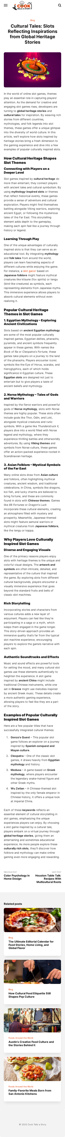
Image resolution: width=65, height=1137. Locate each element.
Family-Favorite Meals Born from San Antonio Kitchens (30, 1092)
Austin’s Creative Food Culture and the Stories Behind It (31, 1043)
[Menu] (6, 5)
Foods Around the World (21, 1038)
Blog (32, 20)
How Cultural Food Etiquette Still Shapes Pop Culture (30, 995)
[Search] (59, 5)
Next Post (48, 877)
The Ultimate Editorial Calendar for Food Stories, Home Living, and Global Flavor (31, 945)
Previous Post (17, 875)
